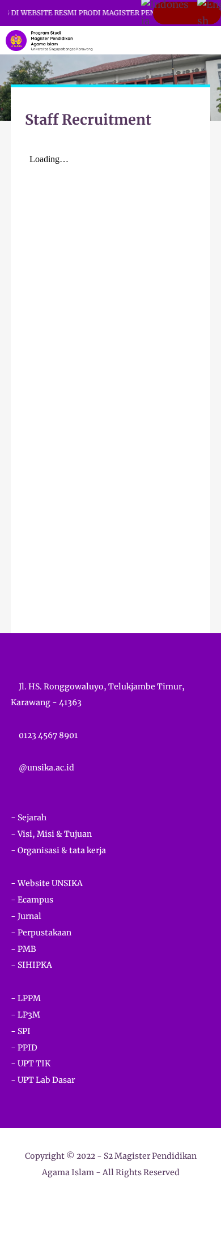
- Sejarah (28, 817)
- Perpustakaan (41, 932)
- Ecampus (32, 900)
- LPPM (26, 998)
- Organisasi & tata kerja (58, 850)
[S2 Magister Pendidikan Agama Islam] (49, 39)
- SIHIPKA (31, 965)
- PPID (24, 1048)
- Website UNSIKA (47, 883)
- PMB (23, 949)
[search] (173, 40)
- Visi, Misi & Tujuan (51, 834)
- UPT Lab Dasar (43, 1080)
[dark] (193, 40)
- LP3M (25, 1015)
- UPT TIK (30, 1063)
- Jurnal (26, 916)
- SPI (21, 1031)
